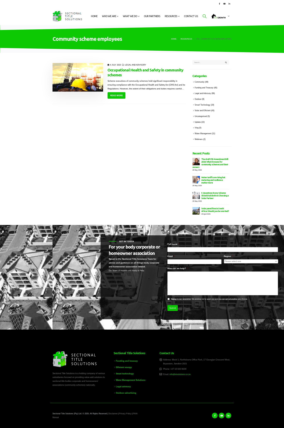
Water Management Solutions (130, 380)
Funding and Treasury (204, 88)
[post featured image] (78, 77)
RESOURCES (171, 16)
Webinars (199, 139)
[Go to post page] (196, 161)
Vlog (197, 128)
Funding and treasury (127, 361)
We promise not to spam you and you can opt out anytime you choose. (209, 299)
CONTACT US (191, 16)
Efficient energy (124, 367)
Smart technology (125, 373)
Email (171, 256)
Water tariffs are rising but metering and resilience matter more (213, 180)
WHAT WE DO (130, 16)
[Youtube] (224, 4)
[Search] (226, 62)
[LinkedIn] (229, 4)
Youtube (221, 415)
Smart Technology (202, 105)
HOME (94, 16)
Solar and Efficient (202, 111)
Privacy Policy (125, 414)
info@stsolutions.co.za (180, 374)
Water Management (203, 133)
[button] (204, 16)
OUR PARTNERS (152, 16)
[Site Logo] (67, 16)
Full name (173, 244)
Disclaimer (112, 414)
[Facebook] (219, 4)
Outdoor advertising (126, 393)
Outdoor (198, 99)
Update (198, 122)
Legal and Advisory (135, 65)
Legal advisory (123, 386)
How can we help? (177, 268)
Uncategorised (201, 116)
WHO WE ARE (109, 16)
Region (228, 256)
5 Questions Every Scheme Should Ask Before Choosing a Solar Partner (215, 195)
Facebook (215, 415)
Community (199, 82)
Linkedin (228, 415)
